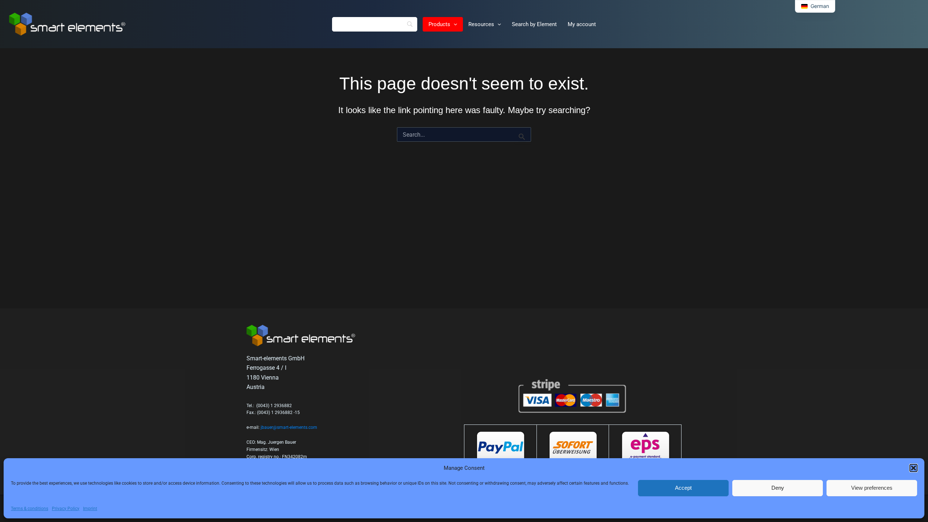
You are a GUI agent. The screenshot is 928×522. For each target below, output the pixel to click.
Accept (683, 488)
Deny (777, 488)
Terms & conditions (29, 508)
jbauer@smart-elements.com (289, 427)
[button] (913, 468)
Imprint (90, 508)
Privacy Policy (65, 508)
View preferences (871, 488)
